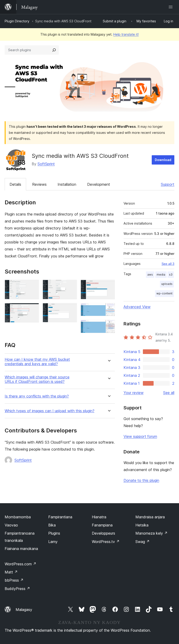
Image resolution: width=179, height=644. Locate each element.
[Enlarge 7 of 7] (108, 326)
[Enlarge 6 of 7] (108, 309)
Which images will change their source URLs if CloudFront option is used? (37, 379)
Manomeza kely (151, 533)
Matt (11, 572)
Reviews (39, 184)
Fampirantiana (60, 517)
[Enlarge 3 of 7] (70, 286)
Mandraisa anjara (150, 517)
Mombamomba (18, 517)
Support (167, 184)
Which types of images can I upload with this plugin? (49, 411)
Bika (52, 525)
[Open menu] (171, 7)
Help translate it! (126, 34)
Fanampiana (102, 525)
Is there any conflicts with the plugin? (37, 396)
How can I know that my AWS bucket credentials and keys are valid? (37, 361)
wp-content (164, 293)
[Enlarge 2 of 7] (32, 309)
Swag (142, 541)
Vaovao (11, 525)
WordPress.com (20, 564)
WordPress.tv (106, 541)
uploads (166, 284)
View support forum (140, 436)
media (161, 274)
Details (15, 184)
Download (163, 160)
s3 (170, 274)
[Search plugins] (54, 50)
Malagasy (24, 609)
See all (168, 392)
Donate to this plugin (141, 480)
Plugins (54, 533)
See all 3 (168, 264)
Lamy (53, 541)
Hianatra (99, 517)
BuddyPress (17, 588)
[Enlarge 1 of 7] (32, 286)
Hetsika (141, 525)
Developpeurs (103, 533)
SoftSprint (46, 164)
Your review (134, 392)
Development (98, 184)
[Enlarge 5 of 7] (108, 286)
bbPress (14, 580)
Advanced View (137, 306)
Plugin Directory (17, 21)
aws (150, 274)
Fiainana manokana (21, 548)
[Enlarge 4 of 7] (70, 309)
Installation (67, 184)
